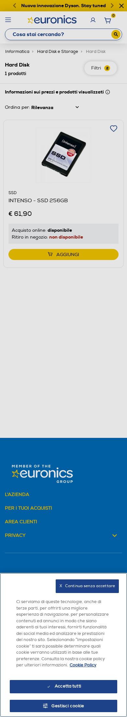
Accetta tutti (68, 686)
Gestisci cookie (67, 706)
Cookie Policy (83, 665)
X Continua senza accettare (87, 586)
